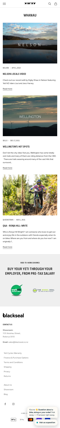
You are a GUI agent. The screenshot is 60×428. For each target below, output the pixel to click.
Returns (7, 376)
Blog (6, 394)
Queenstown (8, 220)
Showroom (8, 389)
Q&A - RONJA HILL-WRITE (15, 225)
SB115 (5, 140)
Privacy (7, 371)
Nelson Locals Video (14, 74)
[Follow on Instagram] (13, 404)
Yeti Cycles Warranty (13, 353)
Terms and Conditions (13, 362)
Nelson (6, 68)
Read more (7, 89)
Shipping (7, 367)
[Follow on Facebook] (5, 404)
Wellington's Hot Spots (16, 146)
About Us (8, 385)
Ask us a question (47, 422)
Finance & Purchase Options (16, 358)
